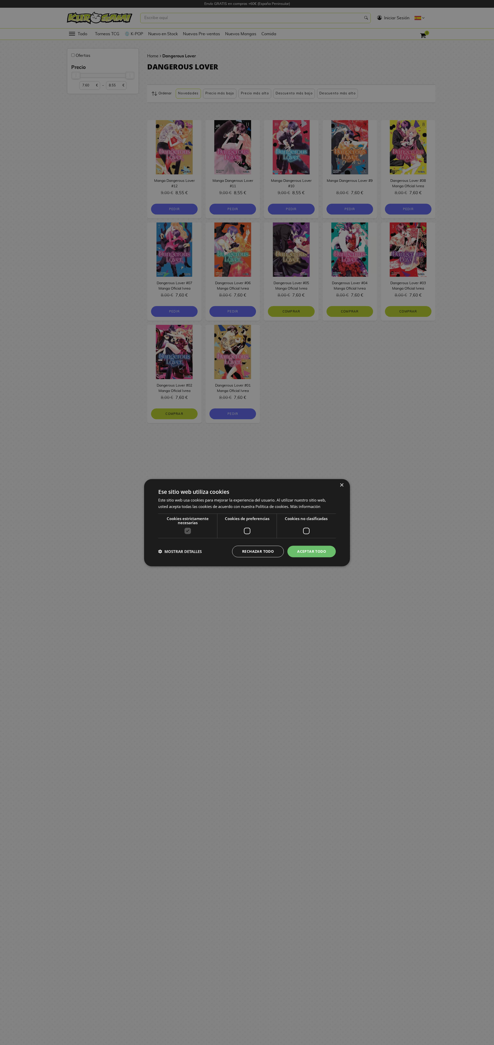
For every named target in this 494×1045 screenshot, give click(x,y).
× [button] (341, 485)
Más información (305, 506)
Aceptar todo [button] (311, 551)
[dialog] (247, 522)
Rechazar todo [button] (258, 551)
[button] (180, 551)
